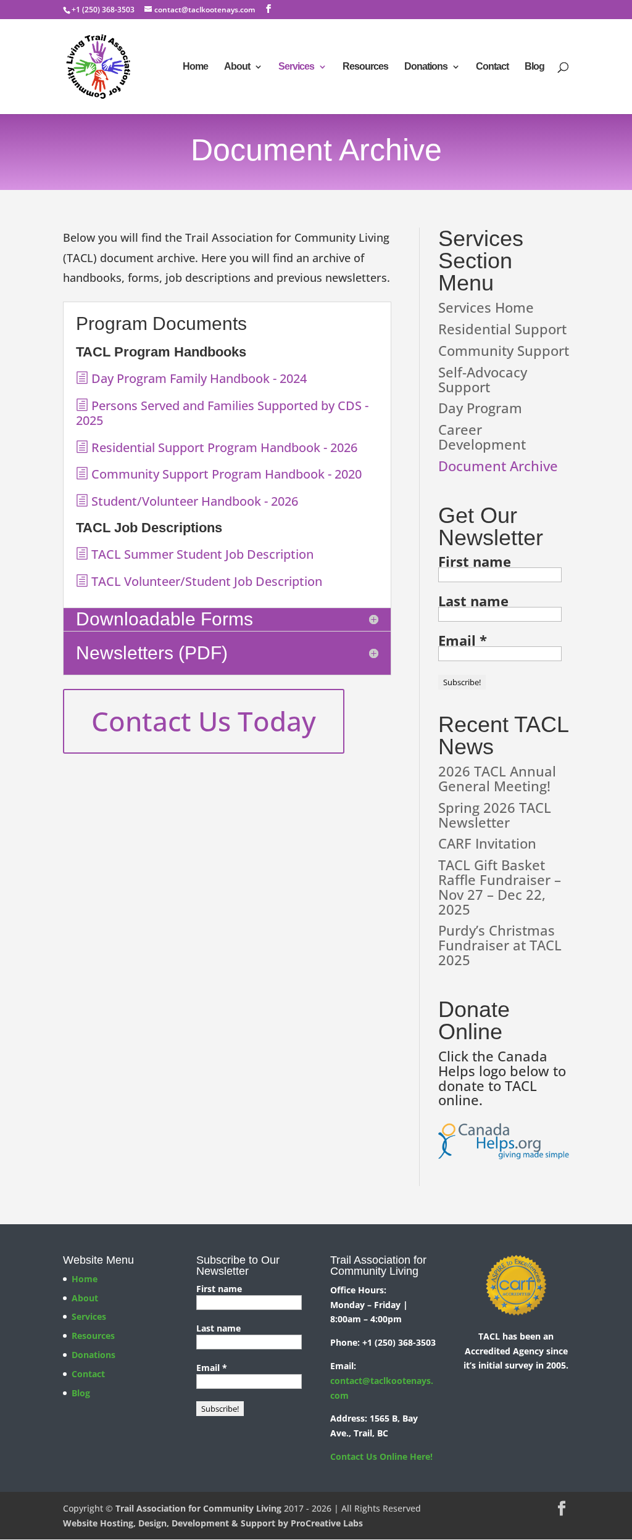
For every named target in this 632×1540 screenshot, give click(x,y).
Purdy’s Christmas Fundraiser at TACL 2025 (500, 945)
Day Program (480, 407)
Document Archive (498, 465)
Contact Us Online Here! (381, 1456)
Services (296, 67)
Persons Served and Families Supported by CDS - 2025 (222, 413)
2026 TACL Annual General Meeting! (497, 778)
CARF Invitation (487, 843)
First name (474, 561)
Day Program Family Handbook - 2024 (197, 378)
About (237, 67)
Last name (473, 601)
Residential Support (502, 328)
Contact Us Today (203, 720)
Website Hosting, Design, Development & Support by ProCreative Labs (213, 1523)
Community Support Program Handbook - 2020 (225, 474)
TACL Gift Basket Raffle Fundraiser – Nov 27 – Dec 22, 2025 (499, 886)
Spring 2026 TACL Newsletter (494, 814)
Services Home (486, 307)
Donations (425, 67)
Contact (492, 67)
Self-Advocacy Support (482, 379)
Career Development (482, 436)
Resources (365, 67)
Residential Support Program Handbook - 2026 (222, 447)
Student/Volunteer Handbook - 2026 (193, 501)
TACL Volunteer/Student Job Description (205, 581)
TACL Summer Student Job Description (201, 554)
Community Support (503, 350)
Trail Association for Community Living (198, 1508)
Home (195, 67)
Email (462, 640)
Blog (534, 67)
